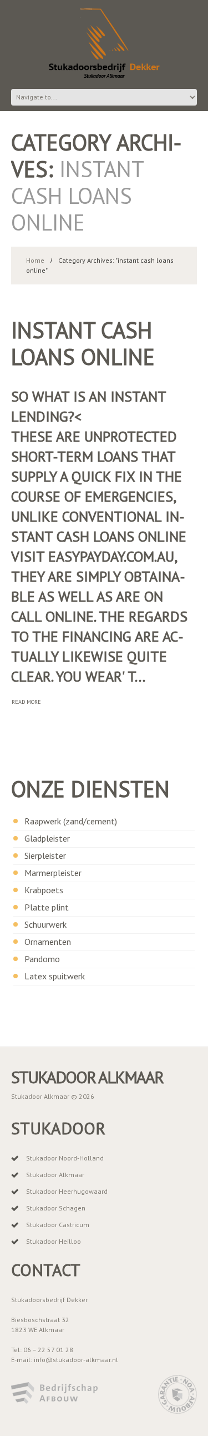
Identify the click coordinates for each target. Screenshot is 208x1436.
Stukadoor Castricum (57, 1224)
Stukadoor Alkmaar (87, 1077)
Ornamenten (47, 941)
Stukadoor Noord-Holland (65, 1158)
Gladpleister (47, 838)
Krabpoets (43, 889)
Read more (26, 702)
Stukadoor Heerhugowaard (67, 1191)
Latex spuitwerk (54, 976)
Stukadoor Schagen (55, 1208)
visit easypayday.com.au (92, 556)
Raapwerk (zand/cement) (70, 821)
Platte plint (46, 907)
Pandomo (42, 958)
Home (35, 260)
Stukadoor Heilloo (53, 1241)
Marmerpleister (53, 872)
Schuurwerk (45, 924)
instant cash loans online (83, 343)
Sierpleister (45, 855)
